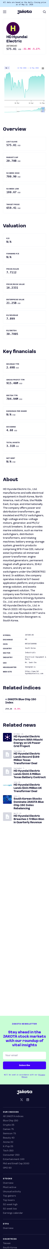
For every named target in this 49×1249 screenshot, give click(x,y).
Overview (8, 1183)
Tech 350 (8, 1151)
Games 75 (8, 1129)
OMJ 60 (7, 1168)
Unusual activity (12, 1192)
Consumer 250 (11, 1155)
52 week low (10, 1209)
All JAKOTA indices (13, 1116)
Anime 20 (8, 1142)
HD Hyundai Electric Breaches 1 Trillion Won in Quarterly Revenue (29, 819)
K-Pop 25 (8, 1146)
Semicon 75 (9, 1133)
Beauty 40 (9, 1138)
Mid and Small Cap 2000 (16, 1163)
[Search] (44, 11)
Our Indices (11, 1112)
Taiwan (7, 1243)
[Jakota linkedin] (27, 1100)
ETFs (6, 1224)
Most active (9, 1187)
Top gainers (9, 1196)
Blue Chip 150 (10, 1121)
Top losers (9, 1200)
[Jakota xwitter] (21, 1100)
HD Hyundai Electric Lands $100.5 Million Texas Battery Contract (30, 774)
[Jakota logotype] (24, 13)
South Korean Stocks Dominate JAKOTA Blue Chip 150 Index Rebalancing (29, 804)
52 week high (10, 1204)
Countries (10, 1239)
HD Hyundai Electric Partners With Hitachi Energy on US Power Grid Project (28, 741)
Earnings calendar (13, 1213)
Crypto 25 (8, 1125)
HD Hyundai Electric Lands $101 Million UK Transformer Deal (28, 788)
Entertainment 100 (13, 1159)
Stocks (7, 1179)
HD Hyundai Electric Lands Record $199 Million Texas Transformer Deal (27, 759)
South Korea (10, 1248)
